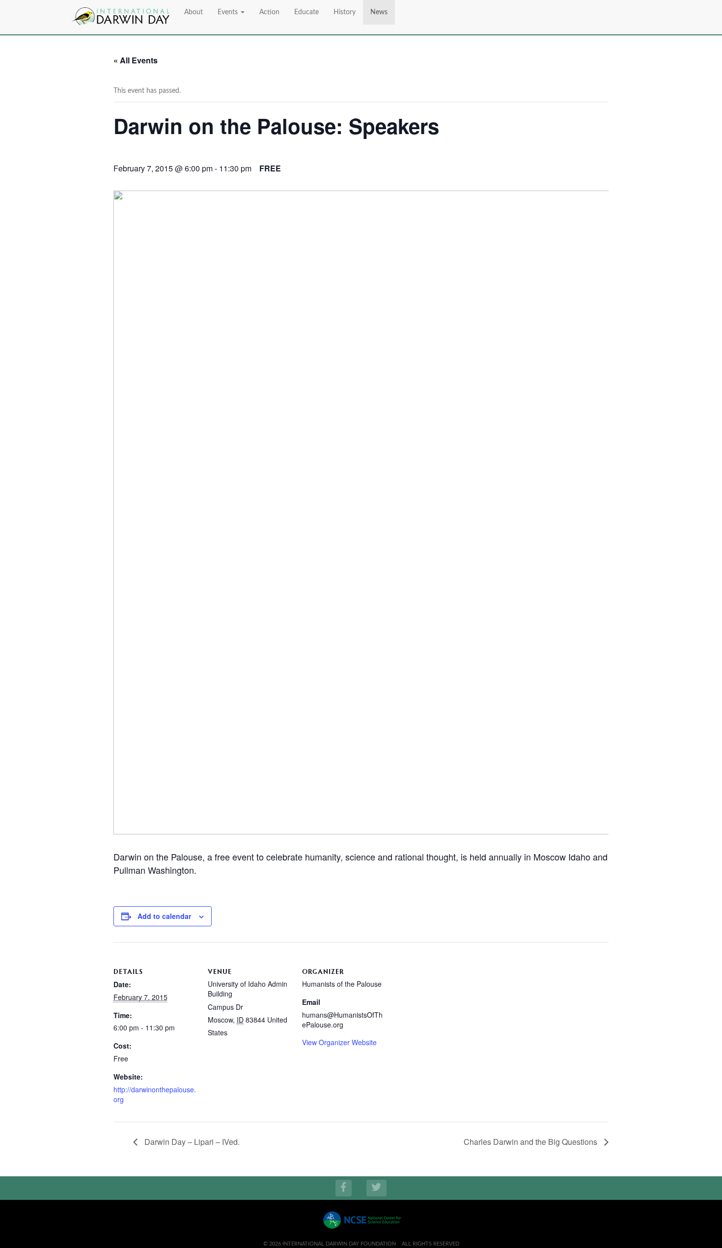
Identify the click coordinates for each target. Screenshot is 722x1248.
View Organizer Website (339, 1042)
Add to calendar (164, 916)
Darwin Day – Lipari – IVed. (191, 1141)
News (379, 12)
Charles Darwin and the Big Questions (531, 1141)
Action (269, 12)
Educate (306, 12)
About (193, 12)
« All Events (135, 60)
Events (229, 12)
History (344, 12)
